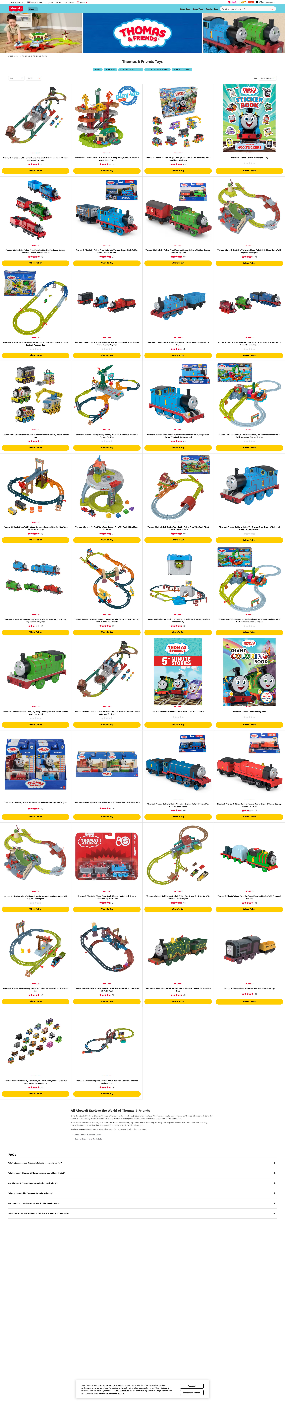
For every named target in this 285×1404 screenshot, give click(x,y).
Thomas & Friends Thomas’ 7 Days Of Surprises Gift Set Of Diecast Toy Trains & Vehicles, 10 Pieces (178, 159)
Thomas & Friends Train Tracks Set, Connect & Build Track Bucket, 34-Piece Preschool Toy (178, 620)
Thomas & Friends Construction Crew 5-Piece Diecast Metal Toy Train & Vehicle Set (35, 436)
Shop (32, 9)
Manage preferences (191, 1392)
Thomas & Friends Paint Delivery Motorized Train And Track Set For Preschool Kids (35, 989)
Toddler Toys (212, 9)
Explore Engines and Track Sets (88, 1139)
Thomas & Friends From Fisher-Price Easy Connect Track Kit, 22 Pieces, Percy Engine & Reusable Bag (35, 343)
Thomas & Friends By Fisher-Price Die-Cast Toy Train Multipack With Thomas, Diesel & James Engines (106, 343)
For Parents (69, 2)
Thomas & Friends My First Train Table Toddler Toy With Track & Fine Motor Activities (106, 528)
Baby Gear (185, 9)
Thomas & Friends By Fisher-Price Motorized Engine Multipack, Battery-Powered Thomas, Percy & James (36, 251)
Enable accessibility (16, 2)
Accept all (192, 1386)
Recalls (58, 2)
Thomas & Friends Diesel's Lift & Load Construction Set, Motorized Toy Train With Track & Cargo (35, 528)
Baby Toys (198, 9)
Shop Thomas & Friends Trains (88, 1134)
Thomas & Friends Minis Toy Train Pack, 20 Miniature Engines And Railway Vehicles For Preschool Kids (36, 1082)
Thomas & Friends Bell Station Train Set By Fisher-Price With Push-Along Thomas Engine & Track (178, 528)
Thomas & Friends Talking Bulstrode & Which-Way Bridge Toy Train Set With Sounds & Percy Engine (178, 897)
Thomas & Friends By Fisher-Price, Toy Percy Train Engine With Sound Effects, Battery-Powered (35, 713)
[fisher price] (251, 2)
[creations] (260, 2)
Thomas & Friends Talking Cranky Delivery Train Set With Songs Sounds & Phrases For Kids (107, 435)
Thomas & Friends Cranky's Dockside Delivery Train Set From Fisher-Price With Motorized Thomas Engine (249, 436)
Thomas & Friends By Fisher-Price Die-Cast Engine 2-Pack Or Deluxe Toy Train (106, 802)
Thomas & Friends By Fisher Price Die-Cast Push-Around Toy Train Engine (35, 802)
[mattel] (229, 2)
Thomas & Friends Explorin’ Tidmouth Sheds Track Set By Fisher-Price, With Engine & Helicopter (35, 897)
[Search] (271, 8)
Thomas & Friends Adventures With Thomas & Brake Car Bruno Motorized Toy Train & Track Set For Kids (106, 620)
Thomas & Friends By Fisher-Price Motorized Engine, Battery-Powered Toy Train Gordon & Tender (178, 805)
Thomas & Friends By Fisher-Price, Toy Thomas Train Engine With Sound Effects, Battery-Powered (249, 528)
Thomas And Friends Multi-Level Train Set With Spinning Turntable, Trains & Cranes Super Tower (107, 159)
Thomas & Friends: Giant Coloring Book (249, 712)
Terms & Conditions (122, 1391)
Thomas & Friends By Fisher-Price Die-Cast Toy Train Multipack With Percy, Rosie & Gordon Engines (249, 343)
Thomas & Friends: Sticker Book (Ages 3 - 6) (249, 158)
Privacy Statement (162, 1388)
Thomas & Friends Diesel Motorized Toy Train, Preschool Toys (249, 988)
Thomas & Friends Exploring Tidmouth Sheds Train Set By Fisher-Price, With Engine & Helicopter (249, 251)
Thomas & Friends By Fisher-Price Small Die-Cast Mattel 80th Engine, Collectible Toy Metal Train (107, 897)
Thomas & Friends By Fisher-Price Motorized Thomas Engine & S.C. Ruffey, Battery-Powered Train (107, 251)
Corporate (49, 2)
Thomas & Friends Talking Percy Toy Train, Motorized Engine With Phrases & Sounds (249, 897)
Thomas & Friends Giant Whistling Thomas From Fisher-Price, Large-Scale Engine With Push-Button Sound (178, 435)
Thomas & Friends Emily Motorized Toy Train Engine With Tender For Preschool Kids (178, 989)
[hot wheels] (242, 2)
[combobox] (248, 8)
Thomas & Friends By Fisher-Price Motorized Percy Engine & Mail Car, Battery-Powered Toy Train (178, 251)
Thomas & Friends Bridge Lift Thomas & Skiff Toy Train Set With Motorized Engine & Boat (107, 1082)
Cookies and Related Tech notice (111, 1393)
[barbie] (234, 2)
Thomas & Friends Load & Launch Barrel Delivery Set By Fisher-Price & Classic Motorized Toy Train (35, 159)
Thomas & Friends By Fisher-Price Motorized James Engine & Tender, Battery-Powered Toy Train (249, 805)
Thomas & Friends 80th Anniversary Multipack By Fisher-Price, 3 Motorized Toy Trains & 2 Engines (35, 620)
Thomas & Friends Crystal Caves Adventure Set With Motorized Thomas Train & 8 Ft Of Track (106, 989)
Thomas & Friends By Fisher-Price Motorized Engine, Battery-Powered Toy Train (178, 343)
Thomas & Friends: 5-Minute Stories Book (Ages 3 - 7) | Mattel (178, 711)
